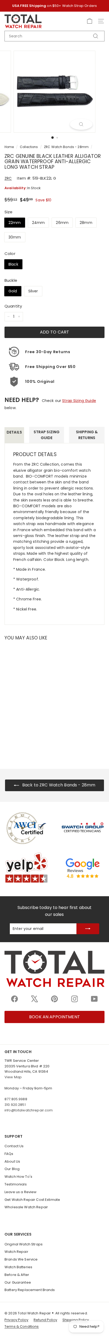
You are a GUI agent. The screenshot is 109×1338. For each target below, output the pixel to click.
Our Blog (12, 1168)
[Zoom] (81, 124)
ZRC (8, 178)
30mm (14, 237)
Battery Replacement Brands (29, 1289)
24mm (38, 222)
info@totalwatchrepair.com (28, 1110)
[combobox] (54, 36)
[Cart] (89, 21)
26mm (62, 222)
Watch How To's (18, 1176)
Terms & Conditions (21, 1326)
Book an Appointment (54, 1017)
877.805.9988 (15, 1099)
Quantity (13, 306)
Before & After (16, 1274)
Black (13, 264)
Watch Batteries (18, 1267)
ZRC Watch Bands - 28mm (66, 147)
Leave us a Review (20, 1191)
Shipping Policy (75, 1319)
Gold (12, 291)
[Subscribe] (87, 928)
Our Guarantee (17, 1282)
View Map (13, 1077)
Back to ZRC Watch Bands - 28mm (58, 785)
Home (9, 147)
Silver (33, 291)
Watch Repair (16, 1251)
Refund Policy (45, 1319)
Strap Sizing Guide (79, 400)
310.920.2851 (15, 1104)
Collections (29, 147)
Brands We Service (21, 1259)
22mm (14, 222)
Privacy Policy (16, 1319)
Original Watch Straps (23, 1244)
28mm (86, 222)
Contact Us (14, 1146)
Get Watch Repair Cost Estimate (32, 1199)
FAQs (8, 1153)
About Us (12, 1161)
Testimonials (15, 1184)
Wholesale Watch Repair (26, 1207)
